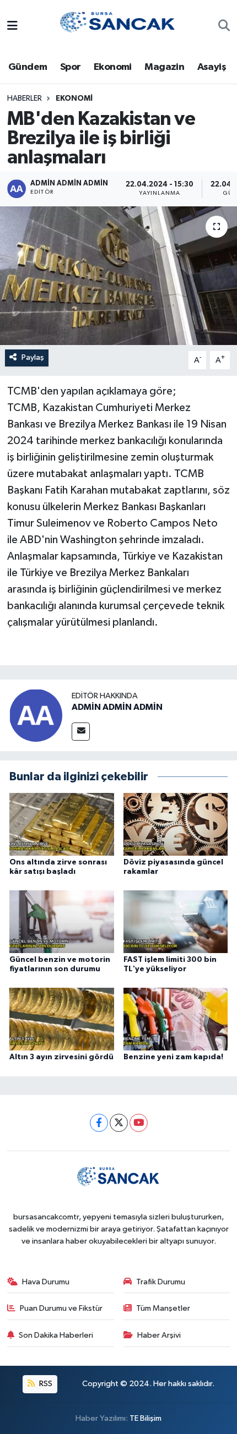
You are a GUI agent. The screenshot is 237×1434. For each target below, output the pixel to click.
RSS (44, 1384)
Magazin (164, 67)
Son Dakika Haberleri (56, 1335)
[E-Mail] (81, 732)
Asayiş (211, 67)
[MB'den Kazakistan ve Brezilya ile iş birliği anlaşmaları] (118, 275)
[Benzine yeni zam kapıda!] (175, 1018)
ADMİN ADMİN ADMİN (117, 707)
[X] (119, 1123)
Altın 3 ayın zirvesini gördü (61, 1057)
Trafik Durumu (160, 1282)
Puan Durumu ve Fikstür (61, 1308)
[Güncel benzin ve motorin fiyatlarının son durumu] (61, 921)
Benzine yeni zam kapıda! (173, 1057)
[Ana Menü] (12, 26)
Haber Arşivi (159, 1335)
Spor (70, 67)
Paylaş (32, 357)
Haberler (24, 98)
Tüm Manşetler (163, 1308)
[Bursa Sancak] (118, 26)
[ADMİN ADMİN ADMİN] (35, 715)
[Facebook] (99, 1123)
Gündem (27, 67)
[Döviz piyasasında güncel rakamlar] (175, 824)
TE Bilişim (145, 1418)
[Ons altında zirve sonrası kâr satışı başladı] (61, 824)
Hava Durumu (45, 1282)
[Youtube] (139, 1123)
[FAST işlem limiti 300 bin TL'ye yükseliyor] (175, 921)
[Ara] (224, 27)
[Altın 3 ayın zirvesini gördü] (61, 1018)
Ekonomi (113, 67)
